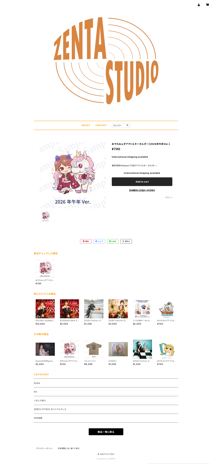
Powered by (103, 459)
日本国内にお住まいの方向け (142, 190)
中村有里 (38, 418)
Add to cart (142, 181)
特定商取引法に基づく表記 (68, 448)
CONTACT (101, 125)
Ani (35, 391)
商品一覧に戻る (106, 431)
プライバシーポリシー (44, 448)
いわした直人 (40, 400)
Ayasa (37, 383)
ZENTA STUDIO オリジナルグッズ (50, 409)
